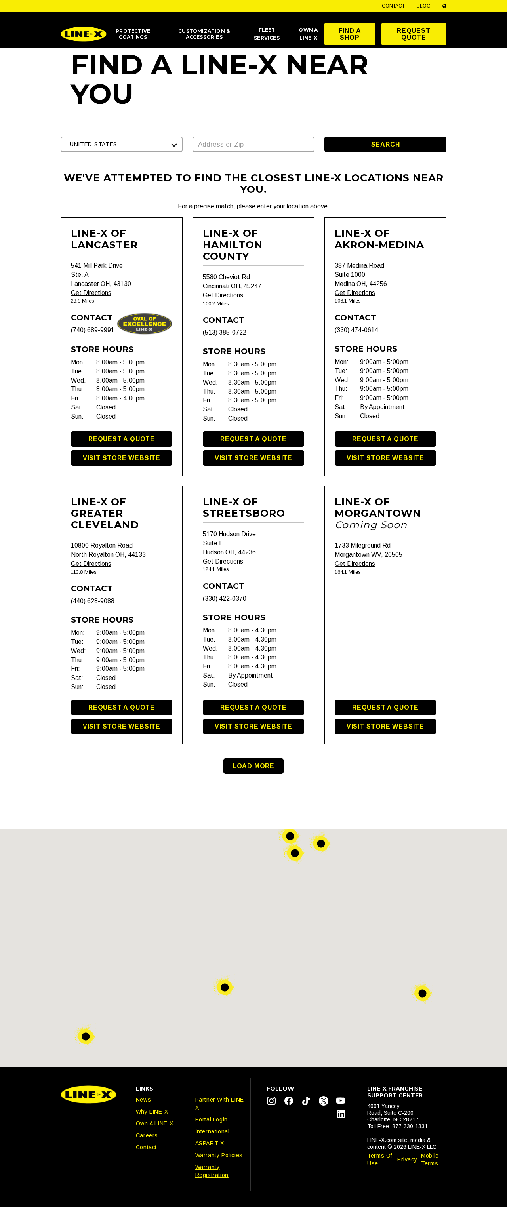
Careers (147, 1135)
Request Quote (414, 34)
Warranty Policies (219, 1155)
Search (385, 144)
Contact (393, 6)
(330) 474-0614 (356, 330)
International (212, 1131)
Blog (424, 6)
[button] (122, 144)
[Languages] (444, 6)
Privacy (407, 1159)
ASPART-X (209, 1143)
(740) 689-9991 (92, 330)
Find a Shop (350, 34)
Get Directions (91, 292)
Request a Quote (121, 439)
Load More (253, 766)
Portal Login (211, 1119)
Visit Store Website (121, 458)
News (143, 1100)
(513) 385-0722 (224, 332)
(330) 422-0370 (224, 598)
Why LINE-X (152, 1111)
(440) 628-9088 (92, 601)
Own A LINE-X (154, 1123)
